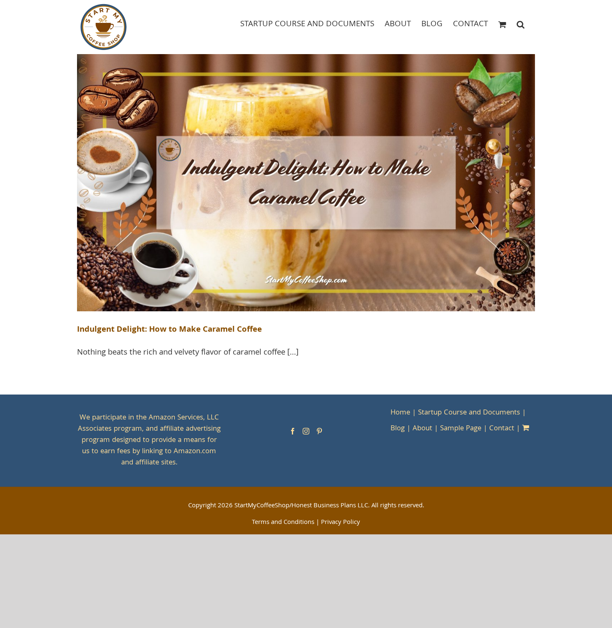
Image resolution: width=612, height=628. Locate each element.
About (422, 428)
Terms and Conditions (283, 522)
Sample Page (460, 428)
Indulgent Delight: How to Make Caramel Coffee (169, 330)
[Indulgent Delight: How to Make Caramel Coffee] (306, 183)
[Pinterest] (319, 431)
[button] (521, 24)
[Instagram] (306, 431)
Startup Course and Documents (469, 413)
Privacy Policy (340, 522)
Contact (501, 428)
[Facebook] (292, 431)
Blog (398, 428)
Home (400, 413)
